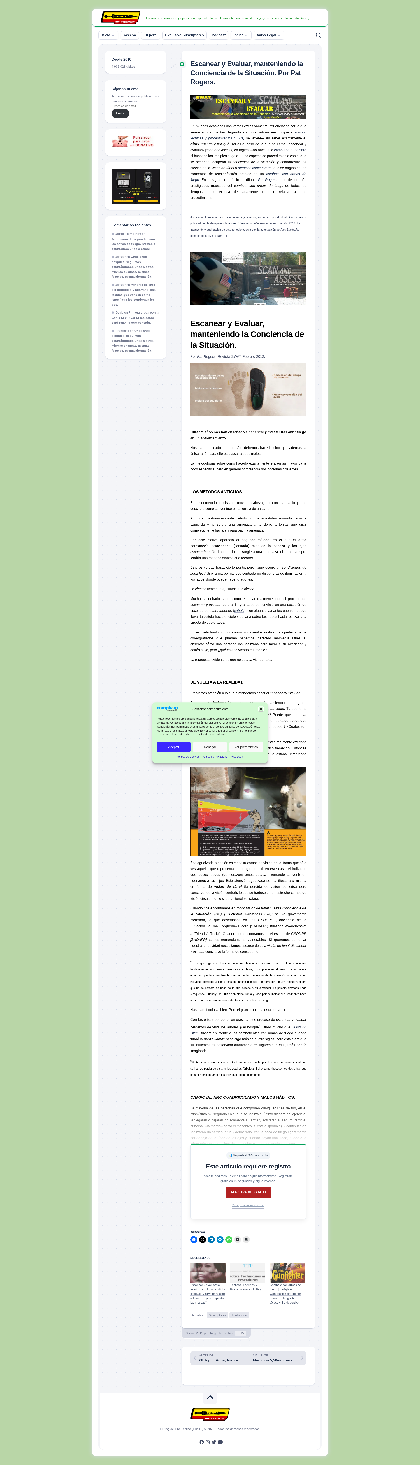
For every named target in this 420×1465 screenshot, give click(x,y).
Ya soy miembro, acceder (248, 1205)
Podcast (219, 35)
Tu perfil (150, 35)
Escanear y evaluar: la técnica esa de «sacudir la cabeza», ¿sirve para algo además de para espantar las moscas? (207, 1293)
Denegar (210, 747)
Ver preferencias (246, 747)
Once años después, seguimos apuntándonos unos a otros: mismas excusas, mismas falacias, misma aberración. (133, 266)
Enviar (120, 113)
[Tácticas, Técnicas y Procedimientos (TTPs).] (248, 1273)
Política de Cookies (188, 756)
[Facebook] (202, 1442)
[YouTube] (220, 1442)
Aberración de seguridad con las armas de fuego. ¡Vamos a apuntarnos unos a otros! (133, 244)
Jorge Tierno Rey (221, 1333)
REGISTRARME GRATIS (248, 1192)
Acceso (129, 35)
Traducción (239, 1315)
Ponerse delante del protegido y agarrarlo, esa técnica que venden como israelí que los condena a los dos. (134, 294)
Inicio (105, 35)
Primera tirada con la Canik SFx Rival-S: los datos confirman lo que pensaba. (135, 317)
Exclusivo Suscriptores (184, 35)
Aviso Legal (237, 756)
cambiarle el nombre (290, 150)
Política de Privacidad (215, 756)
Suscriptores (217, 1315)
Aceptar (173, 747)
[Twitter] (214, 1442)
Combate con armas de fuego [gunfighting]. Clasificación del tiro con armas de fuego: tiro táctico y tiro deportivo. (285, 1293)
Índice (238, 35)
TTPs (240, 1333)
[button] (261, 709)
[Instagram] (208, 1442)
